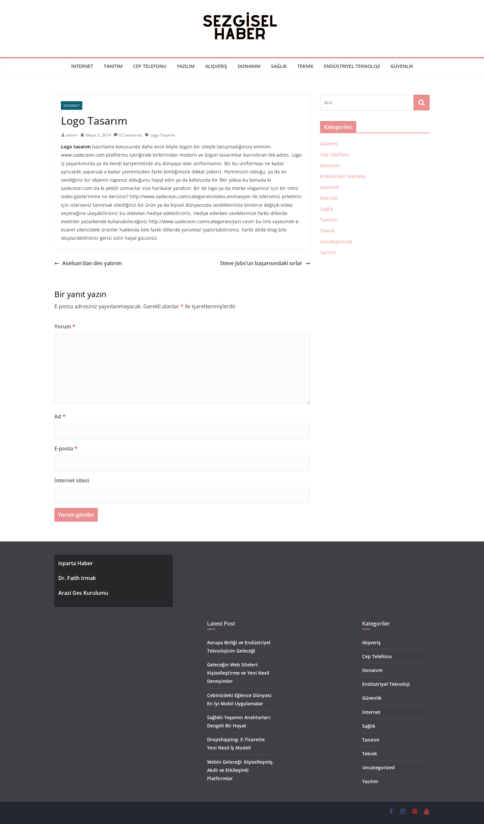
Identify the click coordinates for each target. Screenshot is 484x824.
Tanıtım (113, 66)
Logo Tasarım (162, 135)
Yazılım (186, 66)
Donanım (249, 66)
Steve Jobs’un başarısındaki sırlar (261, 263)
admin (72, 135)
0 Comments (130, 135)
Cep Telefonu (149, 66)
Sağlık (279, 66)
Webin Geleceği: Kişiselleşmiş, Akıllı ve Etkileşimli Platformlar (240, 770)
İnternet (82, 66)
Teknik (305, 66)
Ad (60, 416)
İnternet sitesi (71, 480)
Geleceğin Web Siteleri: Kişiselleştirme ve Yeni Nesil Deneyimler (238, 672)
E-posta (65, 448)
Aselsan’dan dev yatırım (92, 263)
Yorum (64, 326)
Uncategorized (336, 241)
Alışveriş (216, 66)
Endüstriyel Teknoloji (352, 66)
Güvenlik (401, 66)
